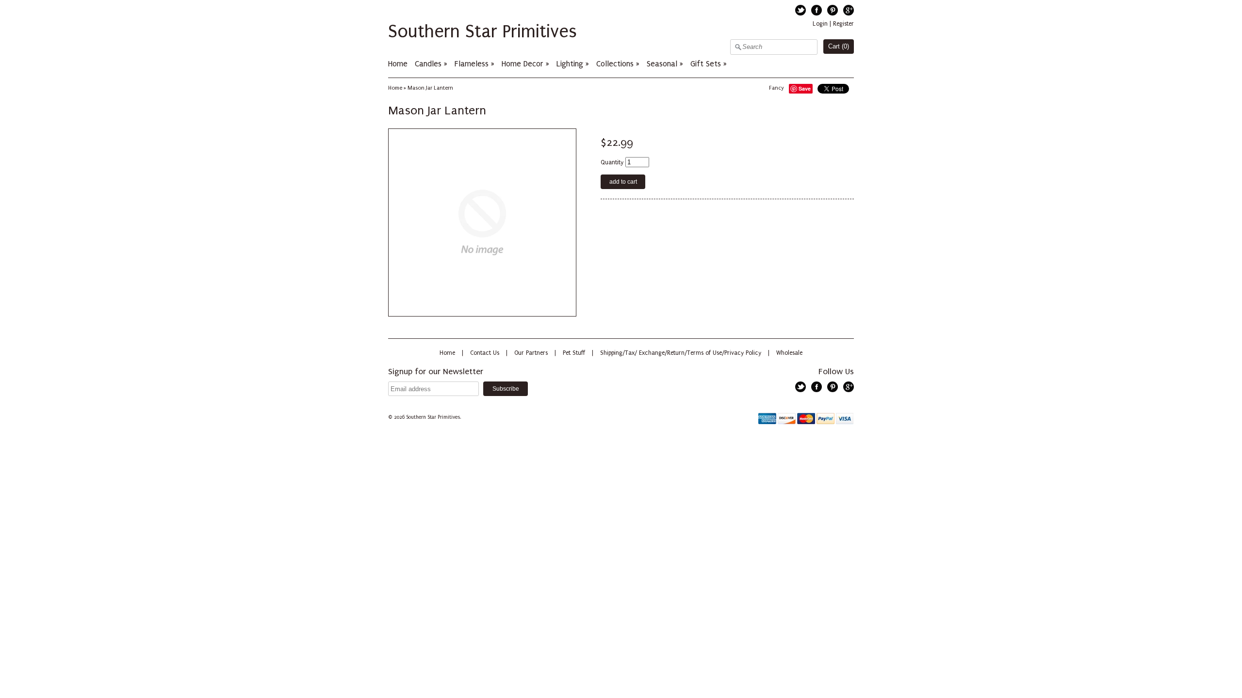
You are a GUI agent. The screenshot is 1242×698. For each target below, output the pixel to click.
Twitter (800, 10)
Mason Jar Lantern (430, 88)
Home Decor (522, 63)
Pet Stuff (574, 352)
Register (843, 23)
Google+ (848, 10)
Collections (615, 63)
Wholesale (789, 352)
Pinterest (832, 10)
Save (805, 88)
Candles (428, 63)
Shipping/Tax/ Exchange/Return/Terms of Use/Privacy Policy (680, 352)
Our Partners (531, 352)
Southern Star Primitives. (434, 417)
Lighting (569, 63)
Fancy (776, 88)
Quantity (612, 162)
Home (398, 63)
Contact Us (484, 352)
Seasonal (662, 63)
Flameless (473, 63)
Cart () (838, 46)
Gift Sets (705, 63)
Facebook (816, 10)
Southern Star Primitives (482, 31)
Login (820, 23)
